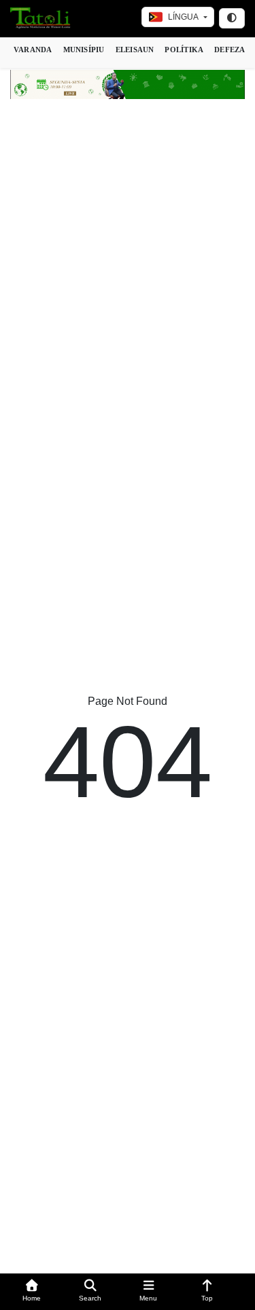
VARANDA (33, 49)
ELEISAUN (135, 49)
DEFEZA (229, 49)
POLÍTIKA (184, 49)
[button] (32, 1292)
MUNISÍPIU (84, 49)
